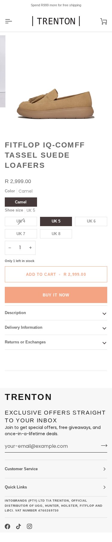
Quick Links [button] (16, 487)
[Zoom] (19, 119)
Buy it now (56, 295)
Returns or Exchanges (25, 342)
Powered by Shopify (52, 537)
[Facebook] (7, 526)
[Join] (102, 445)
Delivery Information (23, 327)
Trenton (15, 537)
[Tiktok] (18, 526)
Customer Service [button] (21, 469)
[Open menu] (14, 21)
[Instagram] (29, 526)
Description (15, 312)
